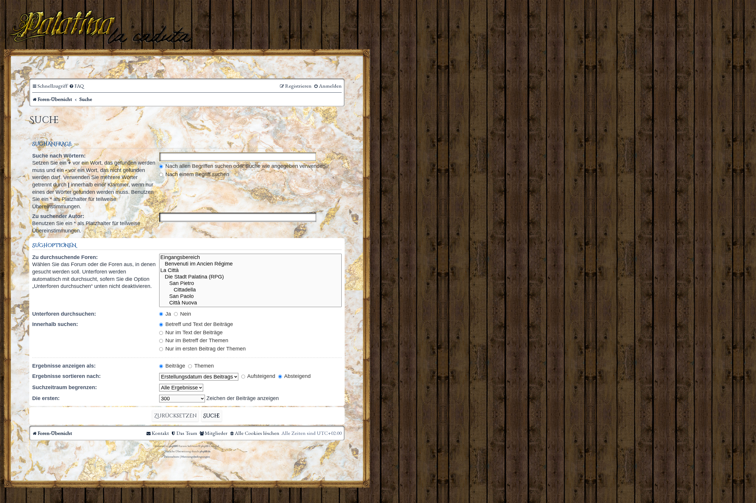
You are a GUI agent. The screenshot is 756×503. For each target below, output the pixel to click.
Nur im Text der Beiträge (193, 332)
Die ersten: (46, 398)
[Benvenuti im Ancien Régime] (250, 264)
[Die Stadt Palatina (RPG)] (250, 277)
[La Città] (250, 270)
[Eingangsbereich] (250, 257)
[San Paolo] (250, 296)
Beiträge (174, 366)
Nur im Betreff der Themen (196, 340)
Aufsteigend (260, 376)
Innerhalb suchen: (55, 324)
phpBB (172, 446)
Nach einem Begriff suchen (196, 174)
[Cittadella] (250, 290)
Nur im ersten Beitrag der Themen (205, 349)
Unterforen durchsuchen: (64, 314)
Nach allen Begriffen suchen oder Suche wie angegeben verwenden (244, 166)
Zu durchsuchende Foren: (65, 257)
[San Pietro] (250, 283)
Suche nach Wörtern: (59, 156)
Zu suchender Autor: (58, 216)
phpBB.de (205, 451)
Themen (203, 366)
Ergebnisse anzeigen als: (64, 366)
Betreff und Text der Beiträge (198, 324)
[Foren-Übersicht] (102, 26)
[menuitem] (76, 86)
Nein (185, 314)
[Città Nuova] (250, 303)
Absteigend (297, 376)
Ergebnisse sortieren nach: (66, 376)
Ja (167, 314)
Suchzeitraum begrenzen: (64, 387)
